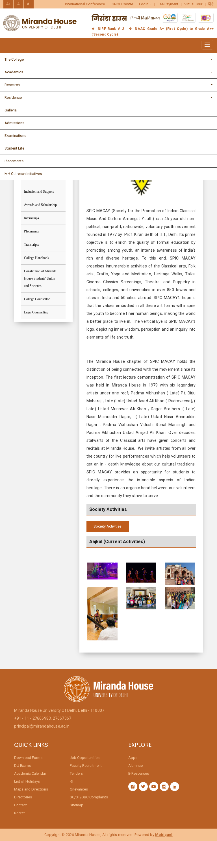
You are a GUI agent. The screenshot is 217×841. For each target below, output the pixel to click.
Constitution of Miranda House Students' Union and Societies (40, 278)
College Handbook (36, 258)
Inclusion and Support (39, 192)
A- (29, 4)
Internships (31, 218)
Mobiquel (164, 835)
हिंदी (211, 4)
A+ (8, 4)
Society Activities (107, 526)
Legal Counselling (36, 312)
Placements (31, 231)
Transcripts (31, 245)
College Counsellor (37, 299)
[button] (145, 4)
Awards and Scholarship (40, 205)
